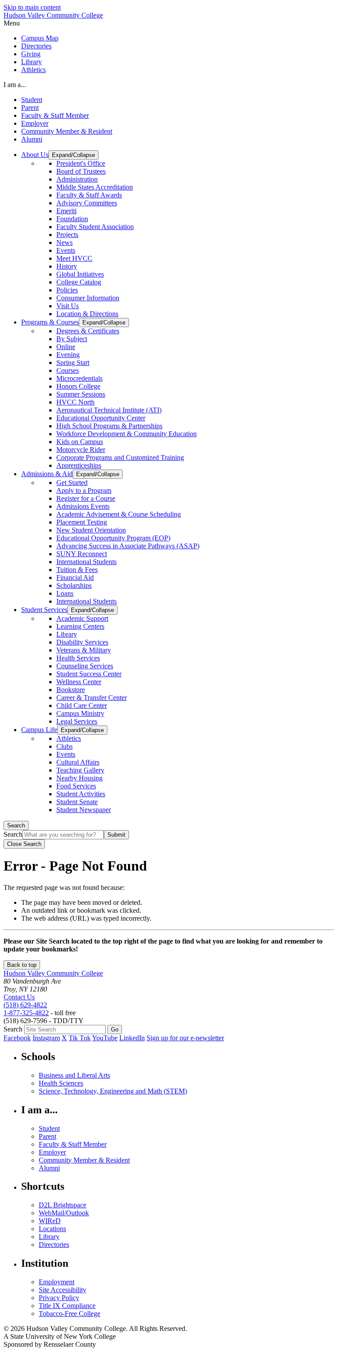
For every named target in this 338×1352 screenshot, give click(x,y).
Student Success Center (88, 674)
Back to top (22, 965)
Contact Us (19, 997)
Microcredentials (79, 378)
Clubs (64, 746)
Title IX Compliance (67, 1305)
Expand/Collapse (73, 155)
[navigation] (169, 23)
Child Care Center (81, 705)
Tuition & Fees (77, 569)
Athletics (33, 69)
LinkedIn (132, 1038)
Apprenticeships (78, 465)
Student (31, 99)
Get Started (72, 482)
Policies (67, 290)
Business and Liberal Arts (74, 1075)
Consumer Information (87, 298)
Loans (64, 593)
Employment (56, 1282)
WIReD (50, 1220)
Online (65, 346)
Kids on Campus (79, 441)
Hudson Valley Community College (53, 15)
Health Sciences (61, 1083)
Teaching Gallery (80, 770)
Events (65, 250)
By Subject (71, 339)
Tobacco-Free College (69, 1313)
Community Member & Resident (66, 131)
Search (16, 825)
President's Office (80, 163)
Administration (77, 179)
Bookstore (70, 689)
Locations (52, 1228)
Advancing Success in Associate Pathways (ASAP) (127, 546)
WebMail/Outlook (64, 1213)
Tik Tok (80, 1038)
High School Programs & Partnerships (109, 426)
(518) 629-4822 (25, 1005)
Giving (30, 54)
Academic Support (82, 618)
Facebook (17, 1038)
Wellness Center (78, 681)
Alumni (31, 139)
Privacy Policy (59, 1297)
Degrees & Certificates (87, 331)
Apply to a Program (83, 490)
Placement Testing (81, 522)
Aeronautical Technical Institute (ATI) (109, 410)
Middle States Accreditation (94, 187)
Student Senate (77, 801)
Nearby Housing (79, 778)
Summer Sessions (80, 394)
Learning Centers (80, 626)
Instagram (46, 1038)
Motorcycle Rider (80, 449)
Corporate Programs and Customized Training (120, 457)
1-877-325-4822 (26, 1013)
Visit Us (67, 306)
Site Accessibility (62, 1290)
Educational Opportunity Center (100, 418)
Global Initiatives (80, 274)
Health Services (78, 658)
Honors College (78, 386)
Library (31, 62)
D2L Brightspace (62, 1205)
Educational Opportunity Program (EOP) (113, 538)
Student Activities (80, 794)
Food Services (76, 786)
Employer (34, 123)
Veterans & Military (83, 650)
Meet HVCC (74, 258)
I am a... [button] (15, 84)
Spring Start (72, 362)
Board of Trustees (81, 171)
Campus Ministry (80, 713)
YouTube (105, 1038)
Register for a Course (85, 498)
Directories (36, 46)
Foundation (72, 218)
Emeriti (66, 211)
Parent (30, 107)
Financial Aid (75, 577)
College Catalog (78, 282)
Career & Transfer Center (91, 697)
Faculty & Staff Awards (89, 195)
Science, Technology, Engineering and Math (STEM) (113, 1091)
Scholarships (74, 585)
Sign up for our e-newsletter (185, 1038)
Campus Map (40, 38)
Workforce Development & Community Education (126, 433)
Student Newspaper (83, 809)
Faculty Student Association (95, 226)
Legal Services (76, 721)
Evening (68, 354)
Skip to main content (32, 7)
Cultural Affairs (77, 762)
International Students (86, 561)
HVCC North (75, 402)
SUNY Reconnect (81, 554)
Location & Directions (87, 313)
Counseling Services (84, 666)
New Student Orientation (91, 530)
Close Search (24, 844)
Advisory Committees (86, 203)
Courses (67, 370)
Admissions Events (83, 506)
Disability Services (82, 642)
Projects (67, 234)
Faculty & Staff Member (55, 115)
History (66, 266)
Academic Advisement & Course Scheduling (118, 514)
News (64, 242)
